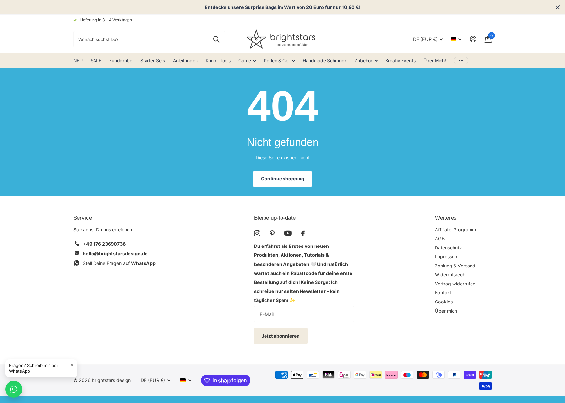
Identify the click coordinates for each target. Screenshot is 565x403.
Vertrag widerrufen (455, 283)
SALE (96, 60)
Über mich (446, 311)
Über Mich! (434, 60)
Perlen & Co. (276, 60)
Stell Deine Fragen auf (119, 263)
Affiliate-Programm (455, 229)
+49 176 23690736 (104, 244)
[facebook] (303, 233)
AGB (440, 238)
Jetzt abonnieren (281, 336)
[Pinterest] (272, 233)
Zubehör (363, 60)
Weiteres (446, 218)
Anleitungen (185, 60)
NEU (78, 60)
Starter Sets (152, 60)
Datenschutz (448, 247)
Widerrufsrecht (451, 274)
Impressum (446, 256)
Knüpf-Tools (218, 60)
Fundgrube (120, 60)
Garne (244, 60)
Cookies (444, 301)
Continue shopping (282, 178)
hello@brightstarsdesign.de (115, 253)
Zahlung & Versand (455, 265)
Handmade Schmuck (325, 60)
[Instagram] (257, 233)
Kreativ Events (400, 60)
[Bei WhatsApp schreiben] (13, 389)
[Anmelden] (473, 39)
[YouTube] (288, 233)
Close (558, 7)
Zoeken (216, 39)
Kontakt (443, 292)
